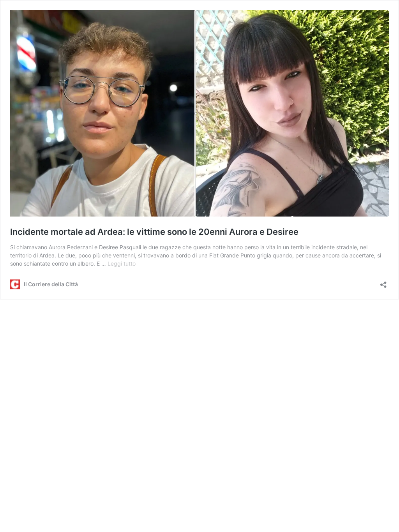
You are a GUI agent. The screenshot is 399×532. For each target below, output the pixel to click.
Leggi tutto (122, 263)
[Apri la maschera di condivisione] (383, 282)
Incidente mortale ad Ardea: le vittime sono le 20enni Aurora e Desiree (154, 232)
